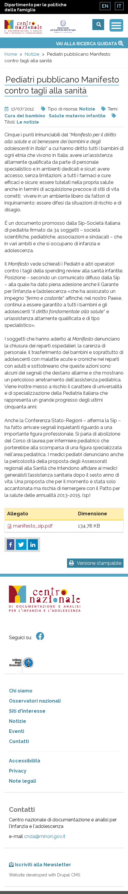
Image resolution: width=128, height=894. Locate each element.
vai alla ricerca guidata (87, 43)
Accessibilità (24, 761)
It (119, 6)
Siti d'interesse (27, 711)
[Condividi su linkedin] (33, 544)
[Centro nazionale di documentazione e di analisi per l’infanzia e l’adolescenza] (23, 27)
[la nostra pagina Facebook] (40, 636)
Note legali (22, 781)
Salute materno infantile (77, 115)
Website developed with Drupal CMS (44, 875)
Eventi (16, 731)
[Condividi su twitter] (21, 544)
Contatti (19, 741)
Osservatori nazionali (35, 701)
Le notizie (28, 122)
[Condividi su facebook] (10, 544)
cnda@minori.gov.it (44, 836)
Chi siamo (20, 691)
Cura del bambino (24, 115)
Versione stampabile (99, 563)
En (105, 6)
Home (10, 54)
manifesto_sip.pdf (33, 526)
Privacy (17, 771)
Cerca (98, 24)
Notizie (32, 54)
